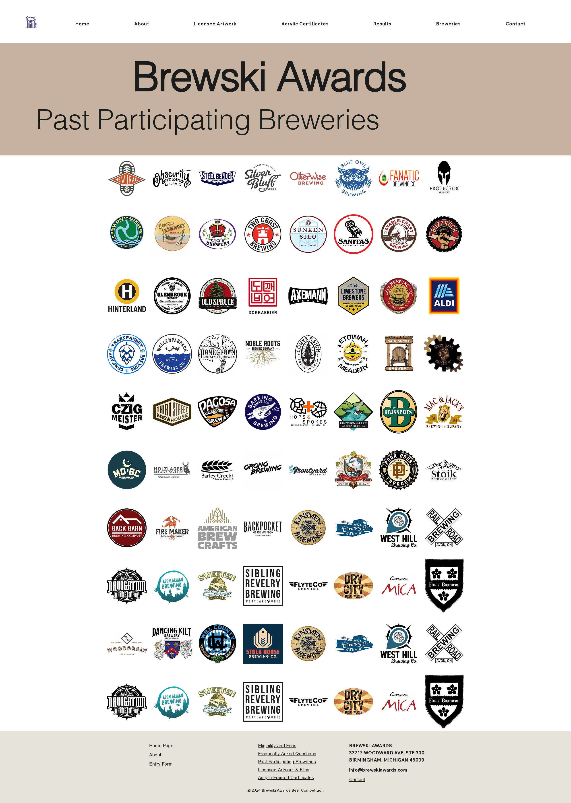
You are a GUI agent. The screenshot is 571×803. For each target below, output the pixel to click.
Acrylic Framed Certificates (286, 777)
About (155, 755)
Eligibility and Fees (277, 745)
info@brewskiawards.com (378, 770)
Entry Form (161, 764)
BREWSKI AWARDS (370, 745)
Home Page (161, 745)
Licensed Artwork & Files (283, 769)
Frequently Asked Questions (287, 753)
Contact (357, 779)
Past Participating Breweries (287, 761)
